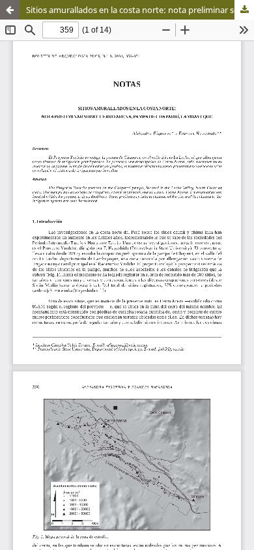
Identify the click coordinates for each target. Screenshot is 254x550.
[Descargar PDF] (244, 10)
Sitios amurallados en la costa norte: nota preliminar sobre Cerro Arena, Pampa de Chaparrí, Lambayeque (140, 10)
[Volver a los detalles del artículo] (10, 10)
